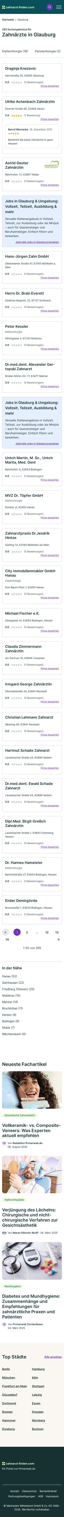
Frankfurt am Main (14, 1386)
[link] (32, 77)
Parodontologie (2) (48, 51)
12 (47, 932)
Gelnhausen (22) (13, 982)
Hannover (8, 1420)
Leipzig (37, 1394)
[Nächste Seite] (58, 939)
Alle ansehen (53, 1357)
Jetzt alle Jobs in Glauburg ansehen (37, 242)
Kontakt (14, 1491)
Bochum (37, 1429)
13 (56, 932)
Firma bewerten (50, 85)
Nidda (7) (8, 1027)
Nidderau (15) (11, 995)
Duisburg (8, 1429)
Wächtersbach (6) (14, 1034)
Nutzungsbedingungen (21, 1496)
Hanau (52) (9, 976)
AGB (40, 1496)
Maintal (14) (10, 1002)
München (8, 1377)
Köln (35, 1377)
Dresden (38, 1412)
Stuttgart (38, 1386)
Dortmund (9, 1403)
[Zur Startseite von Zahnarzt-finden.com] (18, 7)
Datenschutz (29, 1491)
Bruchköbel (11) (12, 1008)
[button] (50, 7)
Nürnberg (38, 1420)
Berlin (6, 1369)
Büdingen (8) (10, 1021)
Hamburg (38, 1369)
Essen (36, 1403)
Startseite (8, 19)
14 (7, 939)
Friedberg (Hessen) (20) (18, 989)
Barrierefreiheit (48, 1491)
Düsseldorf (9, 1394)
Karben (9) (9, 1015)
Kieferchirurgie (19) (15, 51)
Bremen (7, 1412)
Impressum (52, 1496)
